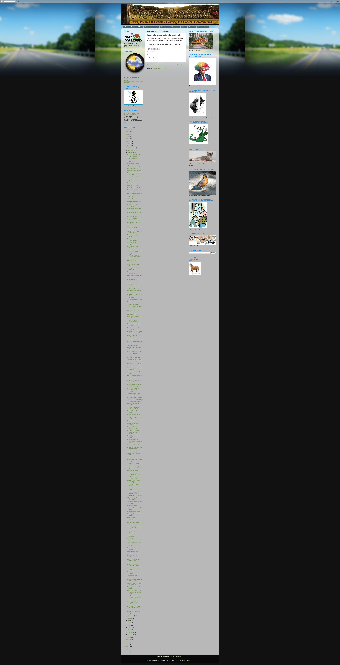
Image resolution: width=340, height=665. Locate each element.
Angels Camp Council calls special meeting (134, 448)
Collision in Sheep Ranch (134, 444)
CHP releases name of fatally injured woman (134, 481)
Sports (184, 27)
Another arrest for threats (134, 495)
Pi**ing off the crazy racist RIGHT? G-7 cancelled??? (134, 296)
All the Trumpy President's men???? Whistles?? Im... (134, 608)
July (129, 620)
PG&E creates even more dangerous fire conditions (134, 227)
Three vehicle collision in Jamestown (134, 287)
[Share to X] (156, 49)
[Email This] (152, 49)
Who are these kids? (133, 304)
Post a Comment (153, 57)
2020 (128, 143)
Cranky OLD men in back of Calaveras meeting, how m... (134, 592)
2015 (128, 644)
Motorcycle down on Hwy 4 (134, 363)
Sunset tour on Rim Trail (134, 414)
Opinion (147, 27)
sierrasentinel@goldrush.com (172, 656)
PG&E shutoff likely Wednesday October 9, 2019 (134, 441)
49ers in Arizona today (133, 166)
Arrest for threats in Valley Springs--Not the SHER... (134, 544)
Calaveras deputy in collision (133, 556)
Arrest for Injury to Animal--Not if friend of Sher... (134, 492)
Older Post (181, 65)
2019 (128, 146)
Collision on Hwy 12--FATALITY (133, 548)
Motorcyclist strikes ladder (134, 357)
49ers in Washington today (134, 299)
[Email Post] (149, 49)
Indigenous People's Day (134, 351)
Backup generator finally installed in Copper (134, 385)
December (131, 148)
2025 (128, 132)
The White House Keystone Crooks (132, 321)
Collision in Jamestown (133, 345)
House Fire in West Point (134, 170)
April (129, 627)
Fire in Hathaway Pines (133, 511)
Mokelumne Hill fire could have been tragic (134, 155)
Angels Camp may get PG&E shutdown (133, 477)
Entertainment (175, 27)
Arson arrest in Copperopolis (131, 243)
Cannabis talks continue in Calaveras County (134, 580)
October (130, 152)
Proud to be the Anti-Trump (135, 339)
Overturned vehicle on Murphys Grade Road (134, 473)
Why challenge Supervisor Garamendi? (134, 498)
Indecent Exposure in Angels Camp (133, 311)
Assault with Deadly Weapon (132, 354)
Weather (205, 27)
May (129, 625)
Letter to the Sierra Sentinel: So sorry (133, 272)
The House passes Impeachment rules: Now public (133, 160)
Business (155, 27)
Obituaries (192, 27)
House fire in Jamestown (134, 185)
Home (126, 27)
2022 (128, 139)
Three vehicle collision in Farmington (134, 324)
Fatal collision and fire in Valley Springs (134, 427)
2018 (128, 637)
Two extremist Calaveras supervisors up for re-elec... (134, 463)
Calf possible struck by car (134, 459)
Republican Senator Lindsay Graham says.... (134, 552)
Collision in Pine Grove (133, 187)
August (130, 618)
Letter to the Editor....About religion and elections (131, 114)
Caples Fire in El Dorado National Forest (134, 348)
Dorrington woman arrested (132, 572)
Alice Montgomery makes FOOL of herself (134, 250)
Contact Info (127, 82)
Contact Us (159, 656)
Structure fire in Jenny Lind (134, 451)
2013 (128, 649)
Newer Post (151, 65)
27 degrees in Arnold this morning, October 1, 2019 (134, 602)
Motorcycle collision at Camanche (133, 587)
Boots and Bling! (132, 314)
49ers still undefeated (133, 457)
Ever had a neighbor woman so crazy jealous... (133, 432)
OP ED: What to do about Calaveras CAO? (134, 232)
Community (164, 27)
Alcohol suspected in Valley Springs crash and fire (135, 400)
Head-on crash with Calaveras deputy (133, 565)
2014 (128, 646)
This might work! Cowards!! (132, 532)
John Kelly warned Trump (134, 176)
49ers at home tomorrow (134, 198)
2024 (128, 134)
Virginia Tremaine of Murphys (133, 328)
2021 (128, 141)
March (130, 630)
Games (126, 80)
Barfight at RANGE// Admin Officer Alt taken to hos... (134, 332)
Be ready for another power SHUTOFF (133, 239)
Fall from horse (131, 302)
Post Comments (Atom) (160, 68)
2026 (128, 129)
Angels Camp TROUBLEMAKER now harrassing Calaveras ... (134, 597)
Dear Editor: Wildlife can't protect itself (134, 368)
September (131, 616)
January (130, 634)
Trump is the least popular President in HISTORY (134, 360)
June (129, 623)
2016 (128, 642)
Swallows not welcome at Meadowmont (134, 583)
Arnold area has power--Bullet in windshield (134, 394)
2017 (128, 639)
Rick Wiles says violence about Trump (134, 190)
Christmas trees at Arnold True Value (134, 291)
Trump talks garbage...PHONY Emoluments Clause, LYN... (133, 256)
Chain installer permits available (133, 535)
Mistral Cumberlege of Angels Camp (133, 423)
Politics (140, 27)
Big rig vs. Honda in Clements (132, 247)
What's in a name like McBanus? (133, 219)
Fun (199, 27)
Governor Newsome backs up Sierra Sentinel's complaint (134, 195)
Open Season (131, 517)
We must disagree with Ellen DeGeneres (133, 407)
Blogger (191, 660)
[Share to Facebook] (157, 49)
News (133, 27)
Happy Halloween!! (132, 168)
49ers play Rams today (133, 365)
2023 (128, 136)
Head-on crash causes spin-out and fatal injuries (133, 560)
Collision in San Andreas (134, 520)
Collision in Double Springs (134, 397)
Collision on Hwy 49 (132, 470)
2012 (128, 651)
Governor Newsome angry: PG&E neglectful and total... (135, 377)
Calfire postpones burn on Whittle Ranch (134, 268)
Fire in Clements (132, 505)
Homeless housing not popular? (133, 336)
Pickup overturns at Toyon (134, 420)
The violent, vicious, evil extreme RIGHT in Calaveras (134, 527)
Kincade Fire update (133, 163)
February (130, 632)
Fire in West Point (132, 216)
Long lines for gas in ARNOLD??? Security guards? (134, 390)
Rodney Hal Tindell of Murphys (133, 205)
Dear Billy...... (131, 183)
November (131, 150)
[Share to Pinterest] (159, 49)
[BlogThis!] (154, 49)
